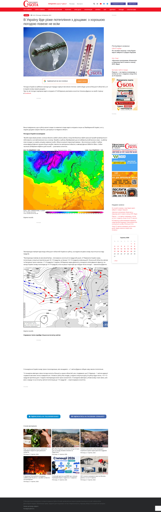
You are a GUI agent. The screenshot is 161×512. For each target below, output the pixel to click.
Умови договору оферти (30, 506)
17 (114, 251)
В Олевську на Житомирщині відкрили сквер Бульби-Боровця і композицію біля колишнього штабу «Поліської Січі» (124, 222)
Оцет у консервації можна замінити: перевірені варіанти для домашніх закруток (35, 450)
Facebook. (27, 93)
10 (114, 249)
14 (128, 249)
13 (124, 249)
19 (121, 251)
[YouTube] (100, 3)
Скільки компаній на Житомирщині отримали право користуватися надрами (93, 449)
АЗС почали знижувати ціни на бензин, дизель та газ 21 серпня (93, 477)
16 (134, 249)
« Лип (115, 261)
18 (118, 251)
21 (128, 251)
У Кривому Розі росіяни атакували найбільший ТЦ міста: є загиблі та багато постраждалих (36, 477)
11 (118, 249)
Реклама (71, 4)
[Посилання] (30, 4)
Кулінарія (115, 70)
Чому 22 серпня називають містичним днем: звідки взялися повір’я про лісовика (124, 228)
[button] (94, 4)
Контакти (80, 4)
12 (121, 249)
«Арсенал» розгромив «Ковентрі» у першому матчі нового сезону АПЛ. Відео (124, 62)
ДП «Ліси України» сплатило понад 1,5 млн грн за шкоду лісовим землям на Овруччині (65, 450)
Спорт (117, 58)
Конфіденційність (28, 508)
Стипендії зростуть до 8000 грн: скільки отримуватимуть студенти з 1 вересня (64, 477)
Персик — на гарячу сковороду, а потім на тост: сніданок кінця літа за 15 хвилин (124, 74)
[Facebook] (103, 3)
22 (131, 251)
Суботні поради (116, 48)
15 (131, 249)
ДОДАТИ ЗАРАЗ (82, 81)
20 (124, 251)
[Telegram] (107, 3)
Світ (113, 58)
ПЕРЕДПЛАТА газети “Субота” (57, 4)
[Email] (97, 3)
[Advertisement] (65, 111)
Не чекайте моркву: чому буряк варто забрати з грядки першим (124, 51)
